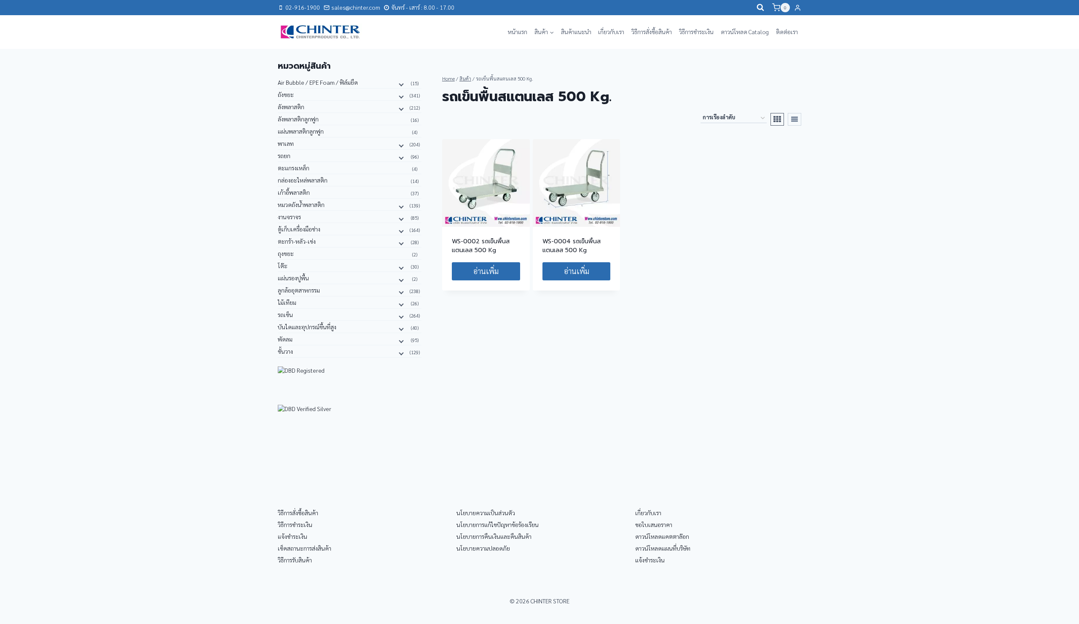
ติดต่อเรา (787, 31)
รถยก (284, 155)
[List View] (794, 119)
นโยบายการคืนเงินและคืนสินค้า (493, 536)
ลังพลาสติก (291, 106)
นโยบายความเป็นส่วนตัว (485, 512)
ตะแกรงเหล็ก (293, 168)
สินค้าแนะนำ (576, 31)
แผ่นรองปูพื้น (293, 278)
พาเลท (286, 143)
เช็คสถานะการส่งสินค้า (304, 548)
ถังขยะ (286, 94)
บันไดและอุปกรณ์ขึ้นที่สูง (307, 327)
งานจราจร (289, 217)
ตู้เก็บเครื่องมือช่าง (299, 229)
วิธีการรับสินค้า (295, 560)
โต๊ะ (282, 265)
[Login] (797, 7)
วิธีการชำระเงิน (696, 31)
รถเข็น (285, 314)
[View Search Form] (760, 7)
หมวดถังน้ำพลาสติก (301, 204)
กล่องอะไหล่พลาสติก (302, 180)
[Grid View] (777, 119)
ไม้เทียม (287, 302)
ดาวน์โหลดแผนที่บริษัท (662, 548)
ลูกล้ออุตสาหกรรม (299, 290)
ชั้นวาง (285, 351)
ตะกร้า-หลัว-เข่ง (297, 241)
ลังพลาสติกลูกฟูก (298, 119)
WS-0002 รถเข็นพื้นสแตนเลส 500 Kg (481, 246)
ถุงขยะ (286, 253)
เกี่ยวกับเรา (611, 31)
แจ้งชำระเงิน (292, 536)
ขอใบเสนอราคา (653, 524)
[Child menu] (400, 83)
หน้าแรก (517, 31)
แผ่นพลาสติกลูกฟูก (301, 131)
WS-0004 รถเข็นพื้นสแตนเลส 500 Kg (571, 246)
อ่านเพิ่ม (486, 271)
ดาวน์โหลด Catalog (745, 31)
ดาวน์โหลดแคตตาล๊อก (662, 536)
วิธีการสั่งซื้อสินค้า (651, 31)
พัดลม (285, 339)
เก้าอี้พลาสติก (294, 192)
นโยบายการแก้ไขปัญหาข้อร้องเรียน (497, 524)
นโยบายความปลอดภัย (483, 548)
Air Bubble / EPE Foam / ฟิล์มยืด (318, 82)
